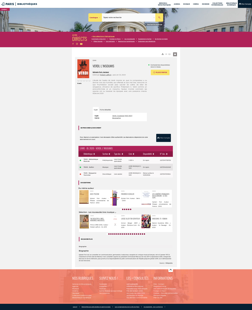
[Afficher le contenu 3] (124, 209)
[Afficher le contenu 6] (130, 209)
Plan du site (157, 298)
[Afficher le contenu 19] (142, 234)
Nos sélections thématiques (136, 289)
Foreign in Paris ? (159, 291)
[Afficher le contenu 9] (122, 234)
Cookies (156, 293)
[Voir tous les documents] (115, 212)
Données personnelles (169, 293)
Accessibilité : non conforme (153, 307)
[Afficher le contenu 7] (119, 234)
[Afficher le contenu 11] (126, 234)
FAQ (155, 284)
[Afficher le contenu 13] (130, 234)
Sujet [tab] (96, 110)
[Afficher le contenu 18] (140, 234)
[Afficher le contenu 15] (134, 234)
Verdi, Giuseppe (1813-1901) (122, 116)
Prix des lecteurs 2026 (134, 291)
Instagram (103, 286)
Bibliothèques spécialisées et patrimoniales (96, 307)
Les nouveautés (132, 284)
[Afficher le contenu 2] (122, 209)
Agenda (75, 286)
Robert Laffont (105, 75)
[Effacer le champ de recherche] (154, 17)
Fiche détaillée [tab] (105, 110)
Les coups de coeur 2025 (135, 293)
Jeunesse (75, 293)
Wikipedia (168, 263)
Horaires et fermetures (134, 286)
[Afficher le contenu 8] (120, 234)
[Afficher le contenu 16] (136, 234)
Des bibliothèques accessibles (164, 289)
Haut (170, 270)
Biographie (116, 118)
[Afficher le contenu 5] (128, 209)
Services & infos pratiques (81, 284)
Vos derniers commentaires (136, 298)
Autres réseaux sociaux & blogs (110, 291)
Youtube (102, 289)
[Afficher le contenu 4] (126, 209)
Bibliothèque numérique (81, 298)
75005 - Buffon (89, 167)
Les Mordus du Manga (134, 295)
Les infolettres (104, 293)
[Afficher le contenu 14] (132, 234)
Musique (75, 289)
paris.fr (75, 307)
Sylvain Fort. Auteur (101, 72)
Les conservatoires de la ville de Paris (127, 307)
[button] (245, 4)
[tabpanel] (120, 117)
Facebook (103, 284)
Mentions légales (159, 295)
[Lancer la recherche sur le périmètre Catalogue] (159, 17)
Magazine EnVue (159, 286)
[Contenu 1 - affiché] (120, 209)
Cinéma (75, 291)
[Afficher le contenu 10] (124, 234)
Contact (161, 284)
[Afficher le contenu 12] (128, 234)
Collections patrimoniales (82, 295)
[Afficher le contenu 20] (144, 234)
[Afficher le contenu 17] (138, 234)
